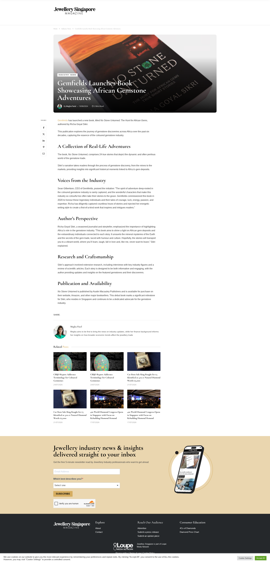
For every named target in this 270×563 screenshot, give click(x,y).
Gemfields (63, 120)
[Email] (43, 153)
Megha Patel (71, 106)
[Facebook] (43, 127)
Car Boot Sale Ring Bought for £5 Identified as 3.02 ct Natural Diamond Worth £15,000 (143, 377)
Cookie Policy (149, 553)
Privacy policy (122, 553)
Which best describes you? (67, 479)
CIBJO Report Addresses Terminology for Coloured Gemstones (65, 377)
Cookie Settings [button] (245, 558)
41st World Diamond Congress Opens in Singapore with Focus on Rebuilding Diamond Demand (106, 415)
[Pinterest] (43, 147)
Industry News (67, 75)
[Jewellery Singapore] (74, 10)
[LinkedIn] (43, 140)
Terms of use (135, 553)
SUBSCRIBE (63, 494)
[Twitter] (43, 134)
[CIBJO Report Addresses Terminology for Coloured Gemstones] (70, 361)
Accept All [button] (260, 558)
